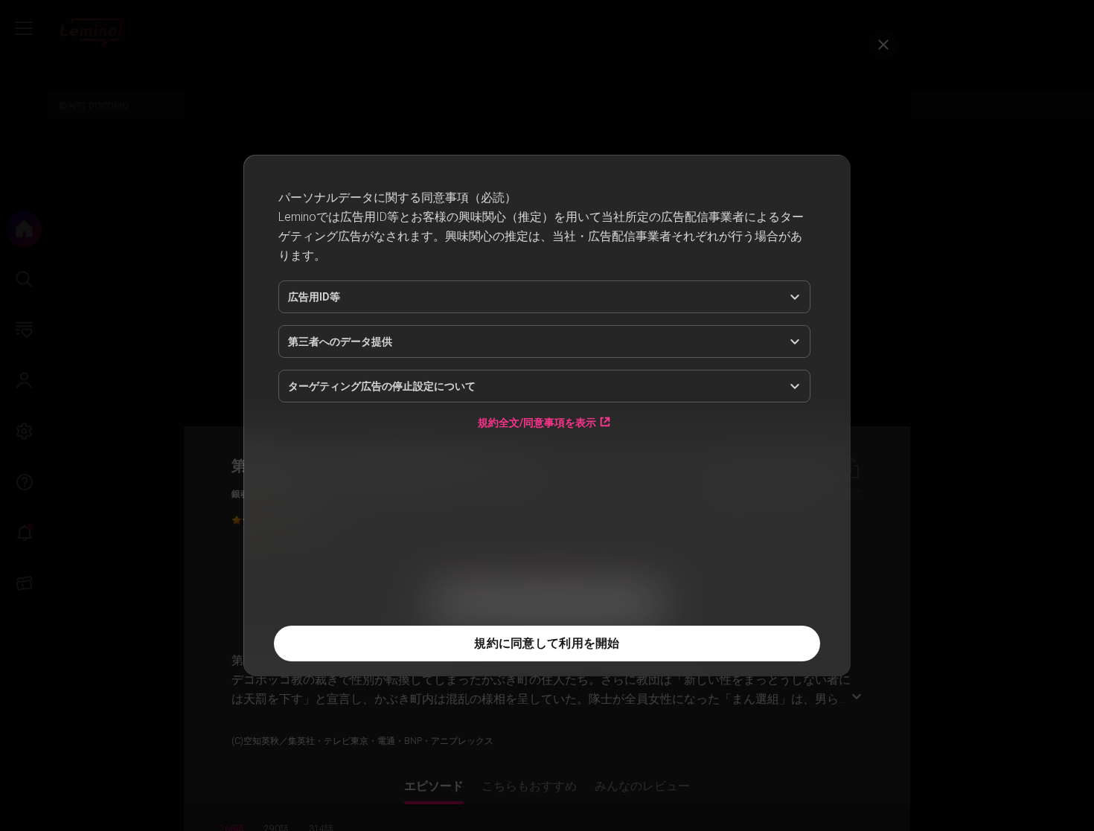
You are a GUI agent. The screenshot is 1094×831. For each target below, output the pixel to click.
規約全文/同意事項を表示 (537, 512)
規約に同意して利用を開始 (546, 643)
